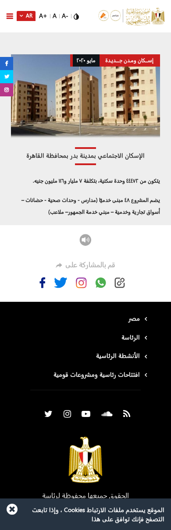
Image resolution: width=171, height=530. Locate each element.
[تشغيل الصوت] (85, 239)
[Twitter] (61, 283)
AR (28, 15)
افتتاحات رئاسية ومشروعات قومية (96, 374)
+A (43, 15)
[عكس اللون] (76, 15)
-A (65, 15)
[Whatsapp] (100, 283)
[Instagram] (81, 283)
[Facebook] (42, 283)
